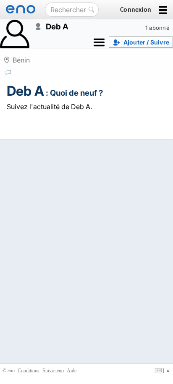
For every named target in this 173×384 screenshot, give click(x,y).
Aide (71, 371)
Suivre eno (53, 371)
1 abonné (157, 27)
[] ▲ (162, 371)
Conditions (28, 371)
